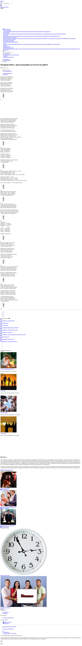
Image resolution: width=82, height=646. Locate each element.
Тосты (4, 43)
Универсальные (6, 46)
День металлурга (63, 48)
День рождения (6, 31)
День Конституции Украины (33, 36)
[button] (7, 469)
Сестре (45, 31)
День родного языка (22, 36)
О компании (5, 612)
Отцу (33, 31)
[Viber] (3, 631)
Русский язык (15, 54)
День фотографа (25, 48)
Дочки (40, 31)
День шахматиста (70, 48)
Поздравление (6, 32)
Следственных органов (15, 38)
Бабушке (25, 31)
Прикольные (12, 31)
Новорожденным (16, 33)
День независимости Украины (46, 36)
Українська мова (7, 54)
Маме (35, 31)
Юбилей (5, 45)
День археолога (23, 38)
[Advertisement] (41, 19)
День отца (10, 36)
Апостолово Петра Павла (8, 41)
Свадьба (11, 33)
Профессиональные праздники (10, 37)
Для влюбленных (62, 33)
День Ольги (77, 48)
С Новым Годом (56, 36)
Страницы (5, 55)
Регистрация (5, 7)
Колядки (16, 41)
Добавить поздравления (8, 57)
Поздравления (7, 29)
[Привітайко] (2, 1)
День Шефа (63, 38)
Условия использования (8, 628)
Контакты (5, 613)
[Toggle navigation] (2, 8)
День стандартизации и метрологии (53, 38)
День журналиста (12, 39)
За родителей (45, 44)
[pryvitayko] (2, 608)
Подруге (49, 31)
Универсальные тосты (29, 44)
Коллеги (17, 31)
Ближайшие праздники (8, 47)
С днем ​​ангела (6, 33)
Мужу (28, 31)
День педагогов (6, 38)
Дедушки (21, 31)
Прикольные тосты (20, 44)
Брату (43, 31)
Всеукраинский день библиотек (34, 38)
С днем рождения (7, 30)
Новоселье (36, 33)
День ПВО (43, 38)
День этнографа (56, 48)
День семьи (5, 36)
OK (1, 643)
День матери (15, 36)
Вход (2, 7)
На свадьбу (36, 44)
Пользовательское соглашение (9, 626)
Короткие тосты (51, 44)
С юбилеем (13, 44)
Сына (37, 31)
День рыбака (31, 48)
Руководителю (31, 33)
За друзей (40, 44)
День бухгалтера (69, 38)
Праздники (5, 35)
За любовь (57, 44)
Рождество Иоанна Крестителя (10, 48)
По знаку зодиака (42, 33)
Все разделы (5, 50)
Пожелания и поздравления (52, 33)
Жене (30, 31)
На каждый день (24, 33)
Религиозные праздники (8, 40)
